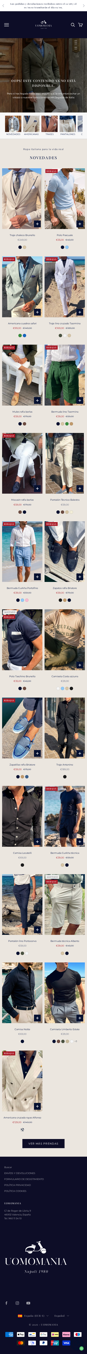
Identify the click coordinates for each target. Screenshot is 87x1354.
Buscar (8, 1167)
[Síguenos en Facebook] (6, 1303)
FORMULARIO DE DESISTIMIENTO (24, 1179)
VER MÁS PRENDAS (43, 1143)
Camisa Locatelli (22, 852)
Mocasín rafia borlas (22, 499)
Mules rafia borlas (22, 411)
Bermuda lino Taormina (64, 411)
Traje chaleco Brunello (22, 235)
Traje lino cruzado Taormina (64, 323)
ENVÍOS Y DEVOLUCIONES (19, 1173)
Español (59, 1315)
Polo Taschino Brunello (22, 676)
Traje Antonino (64, 764)
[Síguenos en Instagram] (17, 1303)
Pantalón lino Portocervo (22, 941)
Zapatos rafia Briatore (65, 588)
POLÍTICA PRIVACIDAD (17, 1185)
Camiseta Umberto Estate (65, 1029)
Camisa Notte (22, 1029)
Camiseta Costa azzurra (65, 676)
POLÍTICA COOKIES (15, 1191)
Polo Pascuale (65, 235)
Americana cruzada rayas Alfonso (22, 1117)
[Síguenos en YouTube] (28, 1303)
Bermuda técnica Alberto (64, 941)
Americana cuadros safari (22, 323)
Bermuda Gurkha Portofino (22, 588)
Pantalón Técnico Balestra (64, 499)
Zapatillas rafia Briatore (22, 764)
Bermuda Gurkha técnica (64, 852)
